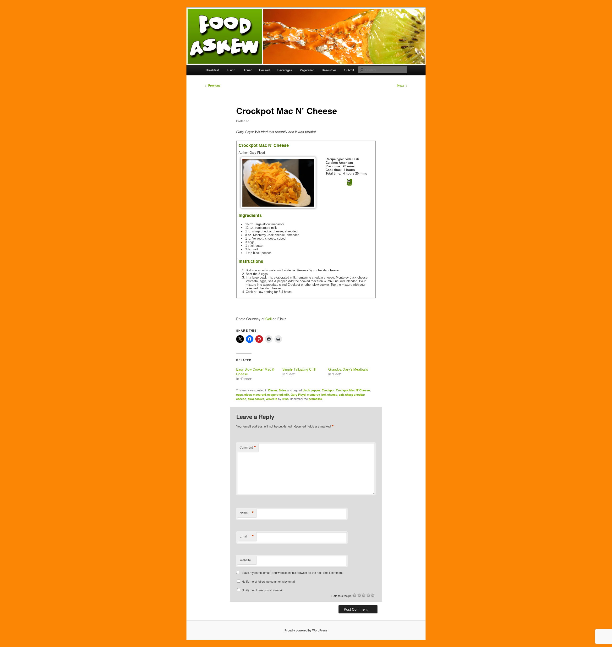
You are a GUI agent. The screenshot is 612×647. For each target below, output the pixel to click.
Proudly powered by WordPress (306, 630)
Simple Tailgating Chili (299, 369)
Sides (282, 390)
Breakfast (212, 70)
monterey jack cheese (322, 394)
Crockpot (328, 390)
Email (247, 536)
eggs (239, 394)
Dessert (264, 70)
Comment (248, 447)
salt (341, 394)
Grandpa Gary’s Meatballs (348, 369)
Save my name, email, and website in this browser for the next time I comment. (292, 572)
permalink (315, 399)
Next (402, 85)
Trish (285, 399)
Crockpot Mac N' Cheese (353, 390)
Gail (269, 318)
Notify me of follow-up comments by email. (269, 581)
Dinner (247, 70)
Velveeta (271, 399)
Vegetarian (307, 70)
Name (247, 513)
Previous (212, 85)
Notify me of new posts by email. (262, 590)
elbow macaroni (255, 394)
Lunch (231, 70)
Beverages (284, 70)
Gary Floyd (298, 394)
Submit (349, 70)
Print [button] (349, 184)
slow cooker (256, 399)
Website (245, 560)
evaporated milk (278, 394)
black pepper (311, 390)
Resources (329, 70)
